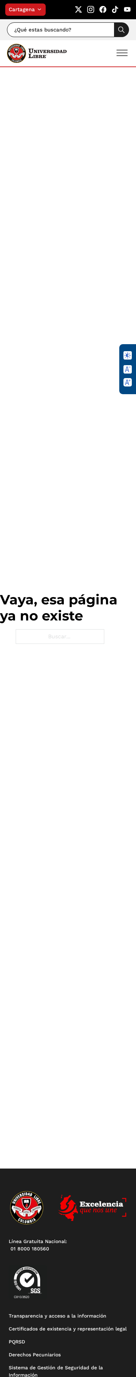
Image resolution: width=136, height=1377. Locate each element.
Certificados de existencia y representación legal (68, 1329)
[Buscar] (121, 29)
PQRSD (17, 1341)
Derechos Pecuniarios (35, 1354)
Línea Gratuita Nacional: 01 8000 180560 (38, 1244)
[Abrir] (122, 53)
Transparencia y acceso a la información (57, 1316)
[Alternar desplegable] (41, 9)
